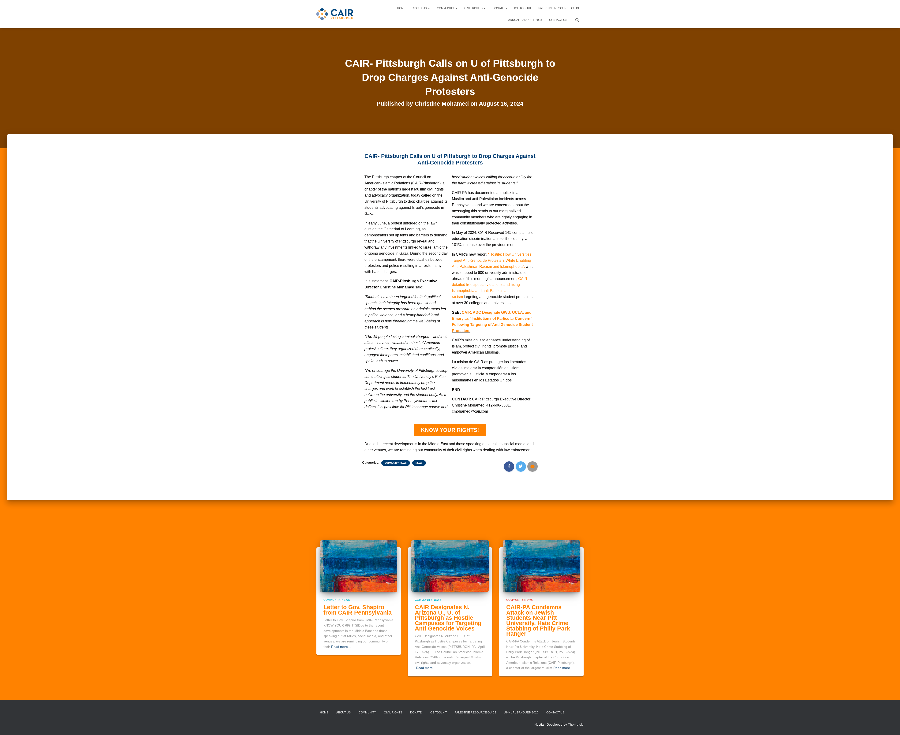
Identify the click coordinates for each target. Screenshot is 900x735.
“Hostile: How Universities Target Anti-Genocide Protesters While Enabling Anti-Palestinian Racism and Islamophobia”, (491, 260)
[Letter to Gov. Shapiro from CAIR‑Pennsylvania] (358, 565)
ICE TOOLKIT (522, 8)
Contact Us (558, 20)
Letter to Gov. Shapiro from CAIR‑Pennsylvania (357, 610)
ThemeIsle (576, 724)
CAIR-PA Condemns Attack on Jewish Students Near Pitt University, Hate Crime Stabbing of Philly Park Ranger (538, 620)
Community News (396, 463)
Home (401, 8)
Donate (499, 8)
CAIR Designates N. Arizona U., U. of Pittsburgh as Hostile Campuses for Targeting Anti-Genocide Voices (448, 618)
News (419, 463)
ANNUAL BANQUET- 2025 (525, 20)
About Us (420, 8)
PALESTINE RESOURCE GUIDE (559, 8)
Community (446, 8)
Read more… (341, 647)
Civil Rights (473, 8)
